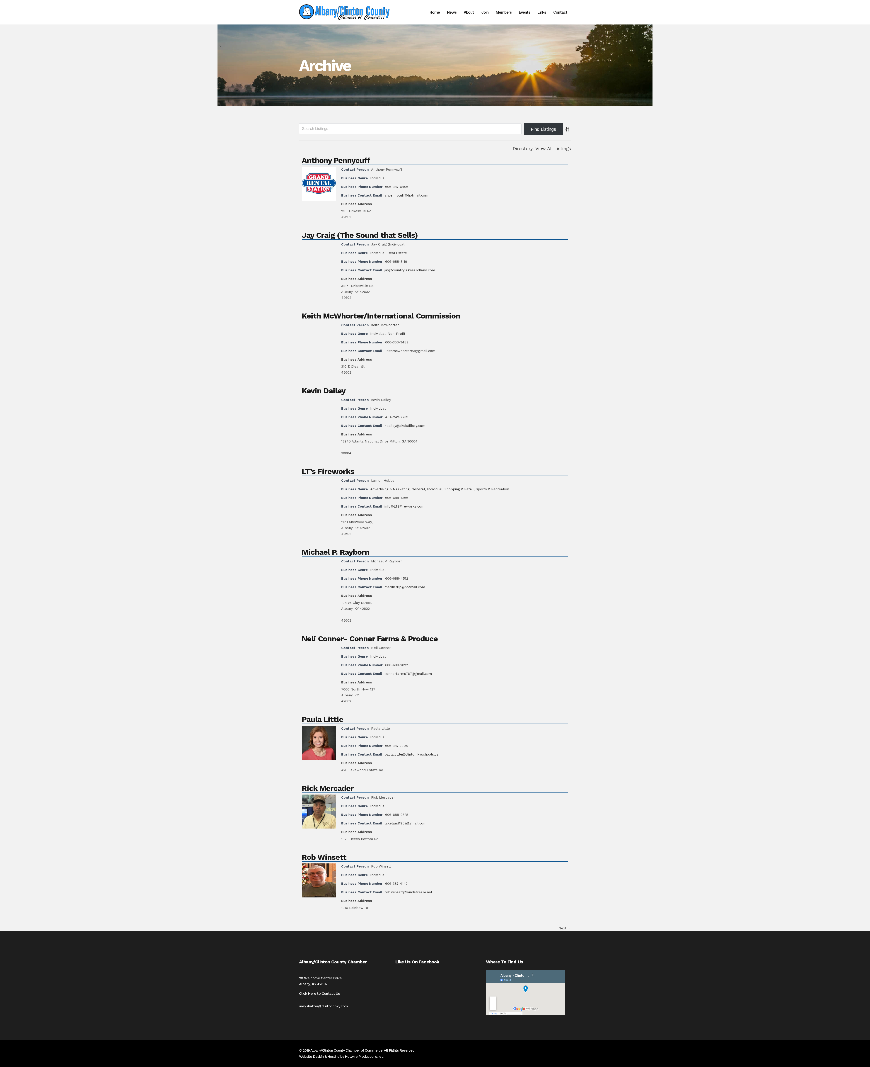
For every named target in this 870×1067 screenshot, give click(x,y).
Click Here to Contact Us (319, 993)
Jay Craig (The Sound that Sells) (360, 235)
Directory (523, 148)
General (418, 489)
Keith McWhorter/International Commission (381, 315)
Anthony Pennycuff (336, 160)
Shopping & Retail (459, 489)
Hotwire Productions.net (364, 1056)
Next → (564, 928)
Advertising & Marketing (390, 489)
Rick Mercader (328, 788)
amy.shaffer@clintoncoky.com (323, 1006)
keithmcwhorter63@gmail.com (409, 351)
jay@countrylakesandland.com (409, 270)
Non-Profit (396, 334)
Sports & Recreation (492, 489)
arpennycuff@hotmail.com (406, 195)
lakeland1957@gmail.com (405, 823)
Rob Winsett (324, 857)
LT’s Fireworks (328, 471)
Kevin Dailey (324, 390)
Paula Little (322, 719)
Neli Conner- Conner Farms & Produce (370, 638)
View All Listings (553, 148)
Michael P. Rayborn (335, 552)
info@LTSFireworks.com (404, 506)
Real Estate (397, 253)
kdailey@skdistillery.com (404, 426)
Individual (378, 178)
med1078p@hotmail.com (404, 587)
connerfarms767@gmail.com (408, 674)
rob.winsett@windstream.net (408, 892)
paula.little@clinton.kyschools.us (411, 754)
